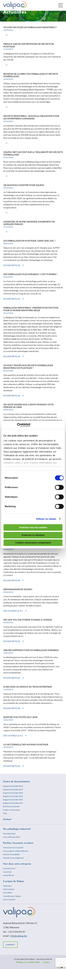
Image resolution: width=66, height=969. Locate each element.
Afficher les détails (46, 519)
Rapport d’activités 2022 (13, 799)
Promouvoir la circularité (13, 847)
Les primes (7, 872)
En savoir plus (11, 265)
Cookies (46, 962)
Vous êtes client (9, 833)
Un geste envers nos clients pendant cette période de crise (28, 405)
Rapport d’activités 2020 (13, 793)
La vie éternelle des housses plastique (25, 744)
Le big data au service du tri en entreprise (27, 686)
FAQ (5, 813)
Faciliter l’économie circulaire (18, 843)
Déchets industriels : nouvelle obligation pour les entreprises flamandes (31, 117)
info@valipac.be (18, 935)
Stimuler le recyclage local (13, 858)
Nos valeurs (7, 892)
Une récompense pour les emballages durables (31, 650)
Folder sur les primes (11, 810)
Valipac (15, 5)
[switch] (59, 487)
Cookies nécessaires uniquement (33, 542)
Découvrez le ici (13, 610)
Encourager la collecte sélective (15, 851)
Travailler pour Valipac (12, 896)
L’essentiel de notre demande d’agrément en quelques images (29, 223)
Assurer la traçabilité (11, 854)
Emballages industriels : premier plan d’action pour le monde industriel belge (30, 309)
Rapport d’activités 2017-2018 (20, 717)
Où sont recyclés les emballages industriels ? (30, 27)
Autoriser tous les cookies (33, 527)
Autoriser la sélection (33, 535)
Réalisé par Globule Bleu (59, 967)
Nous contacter (9, 899)
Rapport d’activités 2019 (13, 789)
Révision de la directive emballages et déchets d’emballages (30, 75)
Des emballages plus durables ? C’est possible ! (30, 274)
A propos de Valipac (13, 881)
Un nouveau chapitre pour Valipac (23, 185)
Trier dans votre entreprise (17, 864)
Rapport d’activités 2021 (13, 796)
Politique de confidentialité (28, 962)
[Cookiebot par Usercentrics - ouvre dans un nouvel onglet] (17, 425)
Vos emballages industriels (17, 829)
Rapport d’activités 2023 (13, 803)
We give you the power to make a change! (27, 619)
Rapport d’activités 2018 (13, 786)
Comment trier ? (9, 868)
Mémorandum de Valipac (17, 589)
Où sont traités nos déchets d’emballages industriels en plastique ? (28, 366)
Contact (7, 819)
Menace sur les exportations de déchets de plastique (28, 45)
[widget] (60, 5)
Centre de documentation (16, 781)
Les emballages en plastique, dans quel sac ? (29, 240)
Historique (7, 886)
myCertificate (8, 875)
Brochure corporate (11, 806)
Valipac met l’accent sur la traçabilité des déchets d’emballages (33, 153)
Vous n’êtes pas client (11, 837)
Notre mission (8, 889)
